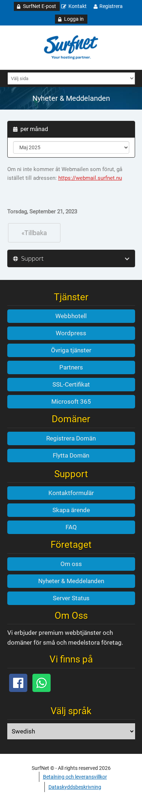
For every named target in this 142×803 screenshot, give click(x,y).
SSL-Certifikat (71, 384)
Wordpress (71, 333)
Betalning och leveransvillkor (75, 777)
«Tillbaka (34, 233)
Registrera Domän (71, 438)
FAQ (71, 527)
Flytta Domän (71, 455)
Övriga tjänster (71, 350)
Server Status (71, 598)
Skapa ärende (71, 510)
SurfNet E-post (39, 6)
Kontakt (77, 6)
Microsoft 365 (71, 401)
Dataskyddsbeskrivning (74, 787)
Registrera (111, 6)
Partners (71, 367)
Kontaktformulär (71, 493)
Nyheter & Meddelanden (71, 581)
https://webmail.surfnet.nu (90, 178)
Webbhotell (71, 316)
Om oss (71, 563)
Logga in (74, 19)
